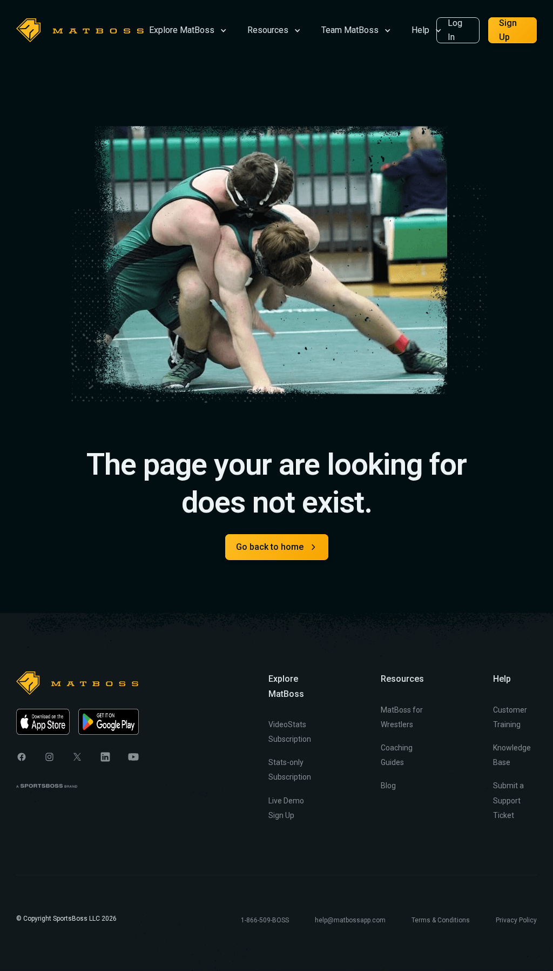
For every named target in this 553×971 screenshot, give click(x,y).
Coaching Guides (397, 755)
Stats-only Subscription (289, 769)
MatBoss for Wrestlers (402, 717)
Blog (388, 785)
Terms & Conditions (441, 920)
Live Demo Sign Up (286, 808)
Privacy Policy (516, 920)
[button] (188, 29)
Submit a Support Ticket (508, 800)
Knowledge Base (512, 755)
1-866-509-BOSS (265, 920)
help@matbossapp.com (350, 920)
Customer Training (510, 717)
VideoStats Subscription (289, 731)
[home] (80, 30)
